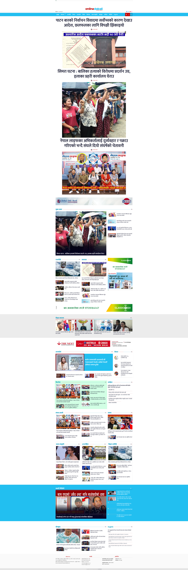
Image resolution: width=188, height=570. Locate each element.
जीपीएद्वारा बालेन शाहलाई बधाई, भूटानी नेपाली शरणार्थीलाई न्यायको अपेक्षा (120, 432)
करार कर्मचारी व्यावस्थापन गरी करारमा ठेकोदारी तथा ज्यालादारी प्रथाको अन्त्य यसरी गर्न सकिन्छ (126, 365)
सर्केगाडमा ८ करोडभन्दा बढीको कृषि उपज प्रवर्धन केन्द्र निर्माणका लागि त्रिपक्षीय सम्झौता (97, 387)
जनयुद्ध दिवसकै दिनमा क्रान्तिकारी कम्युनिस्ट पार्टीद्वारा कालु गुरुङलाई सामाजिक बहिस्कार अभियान (123, 492)
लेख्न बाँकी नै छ (111, 390)
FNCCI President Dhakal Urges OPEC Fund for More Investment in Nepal (120, 546)
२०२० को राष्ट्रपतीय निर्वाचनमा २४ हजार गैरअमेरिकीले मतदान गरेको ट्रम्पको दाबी (124, 228)
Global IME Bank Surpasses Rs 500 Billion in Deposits (118, 543)
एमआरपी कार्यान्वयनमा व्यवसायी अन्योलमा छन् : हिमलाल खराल (74, 375)
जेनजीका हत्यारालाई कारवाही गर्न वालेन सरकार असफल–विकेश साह (97, 423)
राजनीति (69, 15)
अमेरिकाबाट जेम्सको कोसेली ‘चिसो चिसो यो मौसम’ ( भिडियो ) (124, 510)
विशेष (83, 15)
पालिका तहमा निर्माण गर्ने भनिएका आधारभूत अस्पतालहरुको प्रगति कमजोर (121, 333)
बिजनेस (88, 15)
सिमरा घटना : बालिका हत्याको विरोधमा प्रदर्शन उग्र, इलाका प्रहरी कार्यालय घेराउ (94, 74)
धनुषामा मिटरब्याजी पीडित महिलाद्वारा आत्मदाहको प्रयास (97, 392)
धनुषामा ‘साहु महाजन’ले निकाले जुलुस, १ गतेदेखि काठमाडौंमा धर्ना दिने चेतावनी (97, 398)
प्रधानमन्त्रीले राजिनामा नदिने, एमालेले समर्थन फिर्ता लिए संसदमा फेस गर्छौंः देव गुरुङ (124, 498)
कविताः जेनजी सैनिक (113, 403)
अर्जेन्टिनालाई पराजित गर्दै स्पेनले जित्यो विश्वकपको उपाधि (97, 537)
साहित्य (105, 15)
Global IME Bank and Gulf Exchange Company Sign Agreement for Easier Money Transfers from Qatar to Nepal (120, 537)
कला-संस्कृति (94, 15)
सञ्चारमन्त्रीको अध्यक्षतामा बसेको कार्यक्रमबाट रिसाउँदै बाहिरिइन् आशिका (72, 282)
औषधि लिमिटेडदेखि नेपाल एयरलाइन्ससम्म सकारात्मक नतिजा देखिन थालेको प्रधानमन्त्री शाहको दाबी (83, 333)
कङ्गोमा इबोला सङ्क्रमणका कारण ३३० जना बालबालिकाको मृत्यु (102, 332)
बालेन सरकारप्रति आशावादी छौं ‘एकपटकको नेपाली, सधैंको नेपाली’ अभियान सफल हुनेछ (96, 362)
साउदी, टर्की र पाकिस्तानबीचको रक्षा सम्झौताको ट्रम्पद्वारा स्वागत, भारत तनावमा (97, 479)
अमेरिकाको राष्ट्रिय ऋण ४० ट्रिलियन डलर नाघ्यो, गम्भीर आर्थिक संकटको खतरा (98, 289)
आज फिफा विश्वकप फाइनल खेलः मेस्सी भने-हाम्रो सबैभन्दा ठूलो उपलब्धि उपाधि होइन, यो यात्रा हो (97, 543)
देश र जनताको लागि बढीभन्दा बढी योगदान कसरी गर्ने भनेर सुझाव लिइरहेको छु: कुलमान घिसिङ (103, 375)
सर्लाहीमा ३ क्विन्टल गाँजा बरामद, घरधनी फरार (72, 288)
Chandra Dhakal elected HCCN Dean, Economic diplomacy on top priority (120, 540)
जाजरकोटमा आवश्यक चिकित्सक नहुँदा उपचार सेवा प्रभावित (124, 214)
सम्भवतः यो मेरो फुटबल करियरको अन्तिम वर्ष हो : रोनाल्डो (97, 473)
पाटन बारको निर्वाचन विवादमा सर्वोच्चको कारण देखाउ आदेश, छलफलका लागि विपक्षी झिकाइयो (94, 23)
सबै (131, 209)
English (116, 15)
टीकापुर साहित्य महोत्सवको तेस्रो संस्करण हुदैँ (117, 392)
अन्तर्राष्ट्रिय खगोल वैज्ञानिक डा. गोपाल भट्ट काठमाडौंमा (124, 472)
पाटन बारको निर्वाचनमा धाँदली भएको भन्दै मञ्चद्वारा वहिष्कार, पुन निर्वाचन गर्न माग (97, 434)
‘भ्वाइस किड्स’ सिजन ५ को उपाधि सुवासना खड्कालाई (67, 462)
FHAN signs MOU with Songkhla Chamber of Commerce (118, 534)
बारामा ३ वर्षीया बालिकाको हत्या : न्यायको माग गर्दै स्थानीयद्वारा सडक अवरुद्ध (71, 299)
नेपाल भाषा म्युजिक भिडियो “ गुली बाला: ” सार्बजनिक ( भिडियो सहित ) (124, 466)
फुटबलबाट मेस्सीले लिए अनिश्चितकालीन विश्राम (72, 549)
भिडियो (110, 15)
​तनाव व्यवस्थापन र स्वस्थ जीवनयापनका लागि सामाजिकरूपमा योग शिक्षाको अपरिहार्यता (126, 373)
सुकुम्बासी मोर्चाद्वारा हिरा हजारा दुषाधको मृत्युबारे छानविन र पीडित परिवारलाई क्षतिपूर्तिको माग (124, 235)
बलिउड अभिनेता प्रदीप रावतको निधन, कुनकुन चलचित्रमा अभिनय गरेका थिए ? (72, 466)
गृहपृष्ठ (57, 15)
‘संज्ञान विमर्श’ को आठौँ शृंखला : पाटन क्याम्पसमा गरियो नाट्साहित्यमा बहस (119, 395)
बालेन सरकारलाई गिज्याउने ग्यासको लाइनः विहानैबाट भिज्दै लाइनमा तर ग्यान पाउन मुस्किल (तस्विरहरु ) (72, 406)
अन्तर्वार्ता (79, 15)
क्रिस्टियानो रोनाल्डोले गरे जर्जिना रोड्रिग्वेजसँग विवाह (96, 531)
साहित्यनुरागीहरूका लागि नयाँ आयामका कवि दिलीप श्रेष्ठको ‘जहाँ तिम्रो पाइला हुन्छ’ (119, 386)
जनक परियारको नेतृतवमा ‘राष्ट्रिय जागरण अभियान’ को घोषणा (71, 436)
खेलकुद (100, 15)
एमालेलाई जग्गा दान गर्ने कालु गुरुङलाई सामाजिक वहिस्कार (74, 517)
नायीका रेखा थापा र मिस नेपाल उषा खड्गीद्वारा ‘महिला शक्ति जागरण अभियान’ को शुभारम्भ (71, 477)
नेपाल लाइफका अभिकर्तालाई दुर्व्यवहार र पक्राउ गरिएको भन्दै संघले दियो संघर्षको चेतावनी (94, 143)
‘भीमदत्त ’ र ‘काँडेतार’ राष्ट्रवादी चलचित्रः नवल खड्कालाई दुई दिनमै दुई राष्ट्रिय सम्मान (72, 472)
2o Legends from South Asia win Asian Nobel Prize (119, 531)
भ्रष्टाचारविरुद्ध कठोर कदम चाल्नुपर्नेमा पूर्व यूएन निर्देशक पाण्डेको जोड (124, 221)
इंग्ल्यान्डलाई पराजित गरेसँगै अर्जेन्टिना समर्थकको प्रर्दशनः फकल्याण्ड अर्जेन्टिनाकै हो (97, 548)
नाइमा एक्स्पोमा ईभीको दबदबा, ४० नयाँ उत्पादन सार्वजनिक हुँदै (97, 404)
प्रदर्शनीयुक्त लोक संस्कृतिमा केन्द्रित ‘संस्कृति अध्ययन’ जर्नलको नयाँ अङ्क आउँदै (120, 399)
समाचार (62, 15)
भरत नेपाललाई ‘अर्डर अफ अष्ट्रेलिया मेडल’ (124, 437)
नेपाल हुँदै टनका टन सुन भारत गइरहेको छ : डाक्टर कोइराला (124, 516)
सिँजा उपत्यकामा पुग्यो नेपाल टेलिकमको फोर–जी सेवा (67, 278)
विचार (73, 15)
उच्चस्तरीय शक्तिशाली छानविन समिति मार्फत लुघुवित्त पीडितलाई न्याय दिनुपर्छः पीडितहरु (97, 429)
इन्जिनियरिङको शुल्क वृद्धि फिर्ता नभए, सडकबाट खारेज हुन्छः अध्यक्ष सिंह (124, 504)
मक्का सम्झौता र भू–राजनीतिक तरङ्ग (125, 357)
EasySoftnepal (100, 569)
